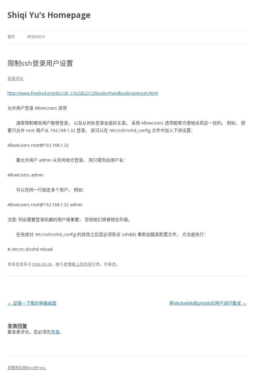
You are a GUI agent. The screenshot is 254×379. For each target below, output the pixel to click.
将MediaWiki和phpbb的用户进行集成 (208, 303)
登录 (55, 332)
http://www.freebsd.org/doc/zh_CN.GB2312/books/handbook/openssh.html (82, 93)
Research (36, 36)
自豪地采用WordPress (26, 367)
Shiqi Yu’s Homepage (48, 14)
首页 (11, 36)
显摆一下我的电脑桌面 (31, 303)
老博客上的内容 (78, 264)
